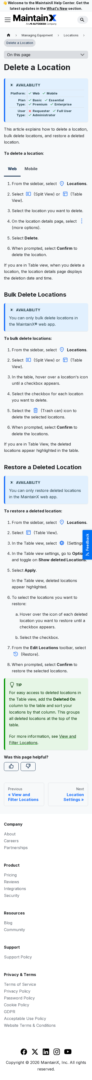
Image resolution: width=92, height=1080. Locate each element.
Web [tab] (12, 168)
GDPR (9, 1011)
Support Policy (18, 957)
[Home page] (8, 35)
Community (14, 929)
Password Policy (19, 998)
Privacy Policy (17, 991)
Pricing (10, 874)
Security (11, 895)
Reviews (11, 881)
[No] (28, 766)
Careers (11, 840)
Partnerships (16, 847)
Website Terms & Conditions (30, 1025)
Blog (8, 922)
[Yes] (11, 766)
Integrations (15, 888)
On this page (18, 54)
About (9, 833)
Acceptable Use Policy (25, 1018)
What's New (57, 8)
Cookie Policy (16, 1004)
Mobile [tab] (31, 168)
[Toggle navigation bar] (7, 19)
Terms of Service (20, 984)
